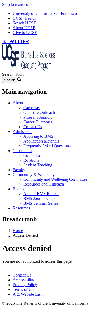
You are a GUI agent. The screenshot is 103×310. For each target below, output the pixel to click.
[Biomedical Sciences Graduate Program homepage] (28, 69)
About (18, 103)
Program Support (37, 117)
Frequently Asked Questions (47, 146)
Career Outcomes (37, 122)
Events (18, 189)
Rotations (31, 160)
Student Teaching (37, 165)
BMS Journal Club (39, 198)
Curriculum (22, 150)
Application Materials (41, 141)
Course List (33, 155)
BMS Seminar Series (40, 203)
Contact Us (32, 126)
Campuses (31, 107)
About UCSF (24, 27)
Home (18, 230)
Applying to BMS (38, 136)
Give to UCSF (25, 32)
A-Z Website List (27, 294)
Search (7, 74)
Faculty (19, 169)
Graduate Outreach (39, 112)
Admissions (22, 131)
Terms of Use (24, 289)
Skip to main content (19, 4)
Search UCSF (24, 23)
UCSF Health (24, 18)
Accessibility (23, 280)
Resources (21, 208)
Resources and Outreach (43, 184)
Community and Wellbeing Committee (55, 179)
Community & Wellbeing (34, 174)
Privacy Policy (25, 284)
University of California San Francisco (45, 13)
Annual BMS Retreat (41, 193)
